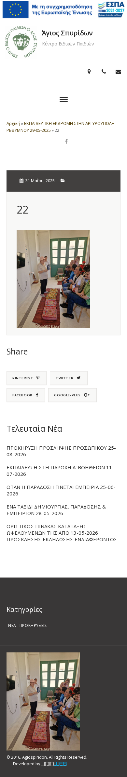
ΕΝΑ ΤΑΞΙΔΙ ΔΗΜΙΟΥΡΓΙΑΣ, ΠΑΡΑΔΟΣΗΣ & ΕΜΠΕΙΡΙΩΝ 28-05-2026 (56, 509)
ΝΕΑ (12, 625)
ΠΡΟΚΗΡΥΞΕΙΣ (33, 625)
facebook (22, 395)
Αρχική (13, 123)
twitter (64, 378)
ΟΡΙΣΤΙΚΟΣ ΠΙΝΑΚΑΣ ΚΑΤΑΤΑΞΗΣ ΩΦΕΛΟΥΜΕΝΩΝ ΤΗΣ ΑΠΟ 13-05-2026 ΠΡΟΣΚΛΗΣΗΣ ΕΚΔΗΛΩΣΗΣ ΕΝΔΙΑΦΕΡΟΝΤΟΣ (62, 533)
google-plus (67, 395)
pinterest (22, 378)
